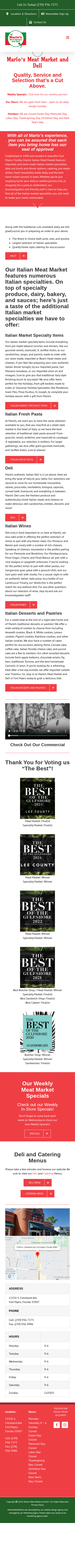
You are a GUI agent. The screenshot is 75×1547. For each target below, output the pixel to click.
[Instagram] (65, 1425)
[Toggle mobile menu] (68, 37)
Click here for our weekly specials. (48, 94)
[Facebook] (57, 1425)
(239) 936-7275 (47, 5)
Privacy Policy (37, 1505)
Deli (35, 1173)
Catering (48, 1173)
